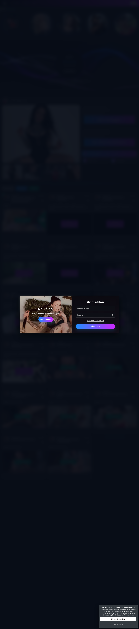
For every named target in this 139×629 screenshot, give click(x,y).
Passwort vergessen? (95, 320)
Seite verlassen (118, 624)
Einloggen (95, 326)
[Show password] (112, 315)
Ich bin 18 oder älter (118, 619)
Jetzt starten (45, 319)
